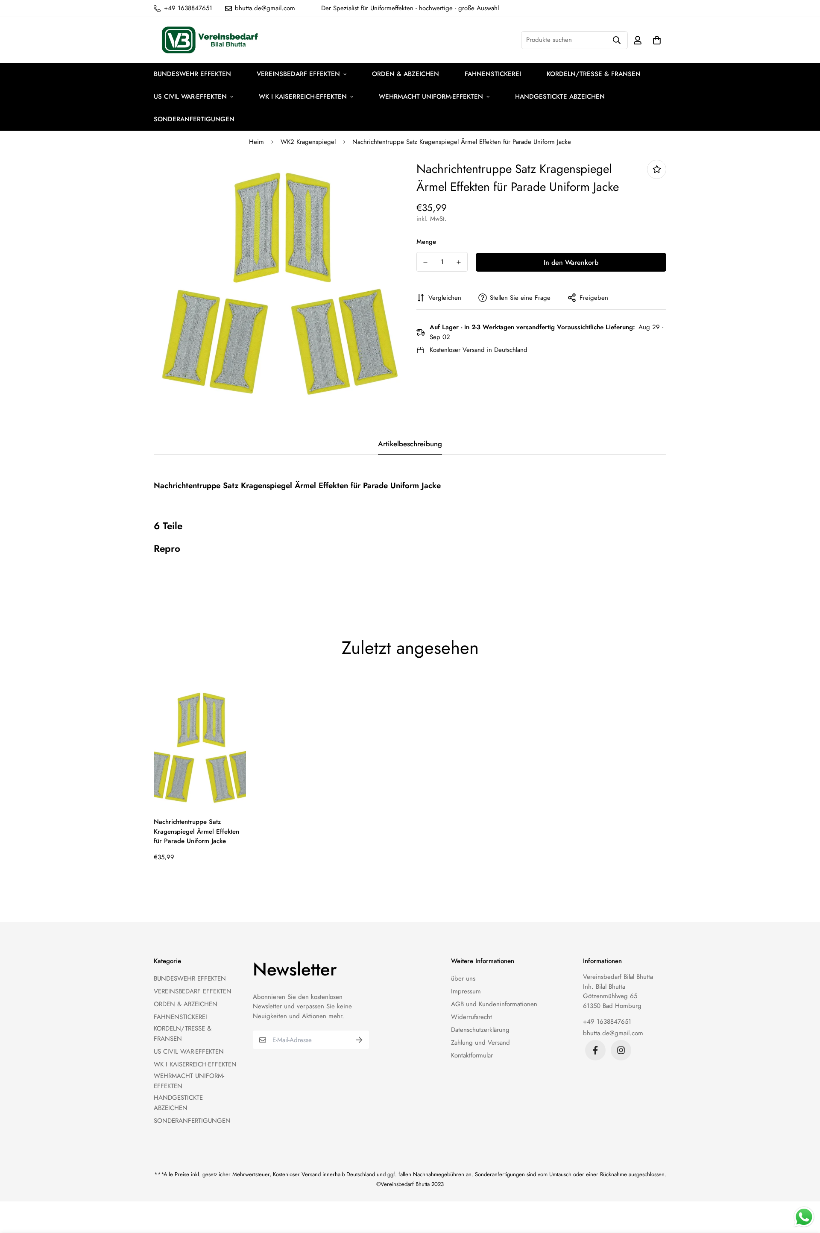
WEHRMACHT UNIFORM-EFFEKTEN (431, 96)
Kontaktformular (472, 1055)
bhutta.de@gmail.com (613, 1033)
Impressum (466, 991)
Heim (256, 141)
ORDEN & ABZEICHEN (405, 74)
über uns (463, 978)
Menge (426, 241)
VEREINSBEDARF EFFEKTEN (298, 74)
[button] (655, 40)
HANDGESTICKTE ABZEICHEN (560, 96)
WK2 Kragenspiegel (308, 141)
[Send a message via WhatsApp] (804, 1217)
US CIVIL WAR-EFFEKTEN (190, 96)
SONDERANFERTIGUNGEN (194, 119)
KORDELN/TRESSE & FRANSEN (594, 74)
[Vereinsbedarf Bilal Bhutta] (211, 40)
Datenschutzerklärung (480, 1029)
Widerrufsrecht (471, 1017)
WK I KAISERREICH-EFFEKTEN (303, 96)
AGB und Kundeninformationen (494, 1004)
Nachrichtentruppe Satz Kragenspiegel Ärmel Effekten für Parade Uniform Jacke (196, 831)
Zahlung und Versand (480, 1042)
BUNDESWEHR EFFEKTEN (192, 74)
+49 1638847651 (607, 1021)
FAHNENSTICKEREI (493, 74)
